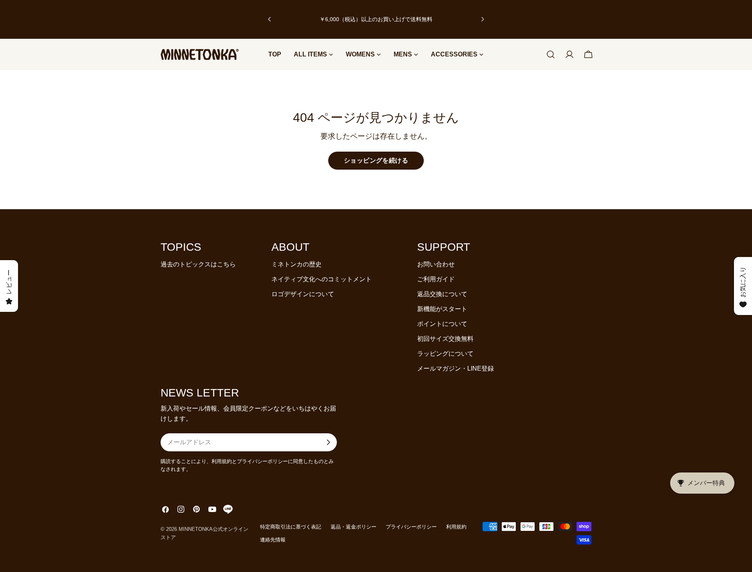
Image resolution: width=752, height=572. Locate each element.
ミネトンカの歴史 (296, 264)
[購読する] (328, 442)
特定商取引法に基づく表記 (290, 527)
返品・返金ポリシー (353, 527)
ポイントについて (442, 323)
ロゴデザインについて (302, 294)
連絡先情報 (273, 540)
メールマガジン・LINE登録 (455, 368)
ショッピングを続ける (376, 160)
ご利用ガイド (436, 279)
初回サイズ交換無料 (445, 338)
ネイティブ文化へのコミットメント (321, 279)
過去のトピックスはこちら (198, 264)
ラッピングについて (445, 353)
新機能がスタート (442, 309)
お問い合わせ (436, 264)
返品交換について (442, 294)
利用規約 (456, 527)
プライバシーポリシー (411, 527)
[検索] (551, 54)
